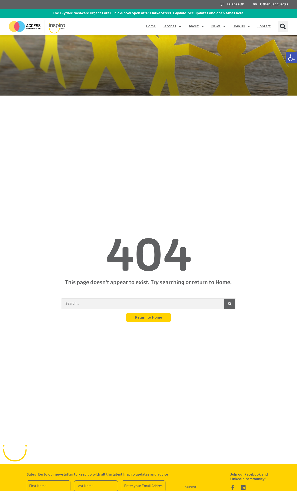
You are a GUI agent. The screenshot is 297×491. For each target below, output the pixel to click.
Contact (264, 26)
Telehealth (235, 4)
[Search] (229, 304)
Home (151, 26)
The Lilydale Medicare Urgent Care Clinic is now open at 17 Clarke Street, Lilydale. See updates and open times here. (148, 13)
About (194, 26)
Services (169, 26)
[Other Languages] (255, 4)
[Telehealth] (221, 4)
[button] (291, 57)
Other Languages (274, 4)
